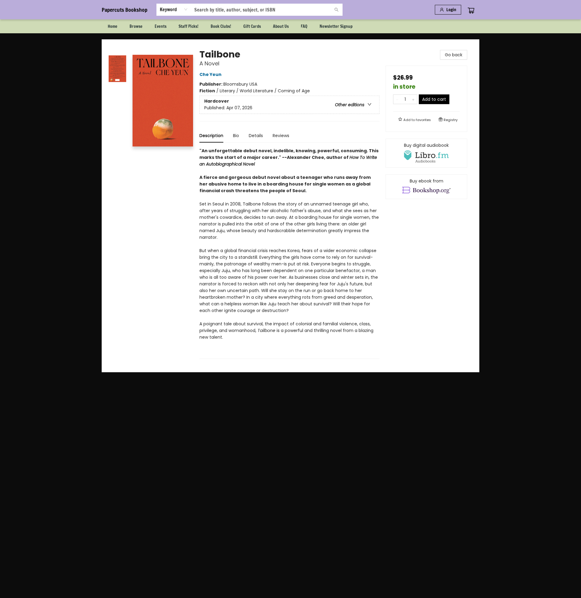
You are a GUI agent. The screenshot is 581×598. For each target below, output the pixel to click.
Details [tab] (256, 136)
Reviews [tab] (281, 136)
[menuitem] (112, 26)
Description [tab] (211, 136)
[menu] (290, 26)
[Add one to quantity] (413, 99)
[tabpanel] (289, 253)
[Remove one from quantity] (397, 99)
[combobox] (173, 9)
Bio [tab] (236, 136)
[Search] (336, 10)
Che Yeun (210, 74)
